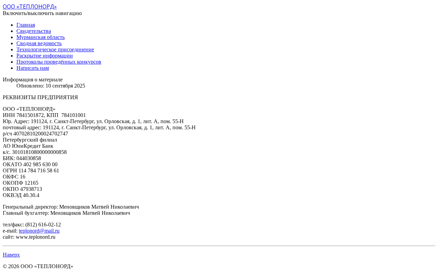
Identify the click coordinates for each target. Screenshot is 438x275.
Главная (25, 25)
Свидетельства (33, 31)
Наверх (11, 255)
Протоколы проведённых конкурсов (58, 62)
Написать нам (32, 68)
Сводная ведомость (39, 43)
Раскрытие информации (44, 55)
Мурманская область (40, 37)
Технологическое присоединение (55, 49)
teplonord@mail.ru (39, 231)
